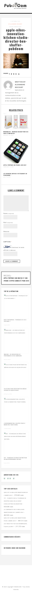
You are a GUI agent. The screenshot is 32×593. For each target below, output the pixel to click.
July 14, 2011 (7, 177)
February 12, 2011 (8, 167)
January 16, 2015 (8, 135)
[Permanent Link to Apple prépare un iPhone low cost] (16, 163)
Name (8, 213)
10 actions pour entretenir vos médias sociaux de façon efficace (15, 389)
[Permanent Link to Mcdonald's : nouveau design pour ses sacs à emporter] (16, 129)
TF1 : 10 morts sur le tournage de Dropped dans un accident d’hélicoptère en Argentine (15, 501)
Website (6, 231)
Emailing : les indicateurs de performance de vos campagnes (13, 355)
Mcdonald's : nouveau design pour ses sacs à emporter (15, 132)
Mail (8, 222)
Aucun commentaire (15, 26)
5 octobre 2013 (15, 21)
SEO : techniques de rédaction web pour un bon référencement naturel (15, 458)
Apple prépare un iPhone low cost (14, 165)
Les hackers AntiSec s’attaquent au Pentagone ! (15, 174)
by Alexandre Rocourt (15, 24)
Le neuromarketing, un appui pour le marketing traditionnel (14, 424)
